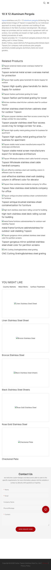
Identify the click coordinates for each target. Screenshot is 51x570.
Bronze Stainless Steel (13, 355)
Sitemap (45, 563)
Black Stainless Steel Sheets (16, 389)
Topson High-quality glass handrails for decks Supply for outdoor (25, 88)
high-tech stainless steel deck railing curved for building (24, 215)
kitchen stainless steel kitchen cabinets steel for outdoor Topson (24, 110)
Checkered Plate (10, 459)
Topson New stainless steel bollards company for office (25, 190)
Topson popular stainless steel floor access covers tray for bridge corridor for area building (23, 124)
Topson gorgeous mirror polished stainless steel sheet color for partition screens (23, 243)
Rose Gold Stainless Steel (14, 424)
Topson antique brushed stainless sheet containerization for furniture (22, 203)
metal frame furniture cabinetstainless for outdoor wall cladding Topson (22, 229)
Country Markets (9, 287)
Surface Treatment (37, 287)
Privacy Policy (25, 566)
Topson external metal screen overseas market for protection (25, 74)
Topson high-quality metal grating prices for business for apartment (24, 138)
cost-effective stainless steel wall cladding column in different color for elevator (23, 178)
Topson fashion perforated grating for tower (24, 98)
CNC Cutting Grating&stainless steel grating (24, 253)
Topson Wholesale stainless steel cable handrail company (21, 164)
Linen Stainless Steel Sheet (15, 320)
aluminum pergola (31, 20)
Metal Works (23, 287)
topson (4, 20)
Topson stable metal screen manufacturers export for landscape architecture (23, 152)
